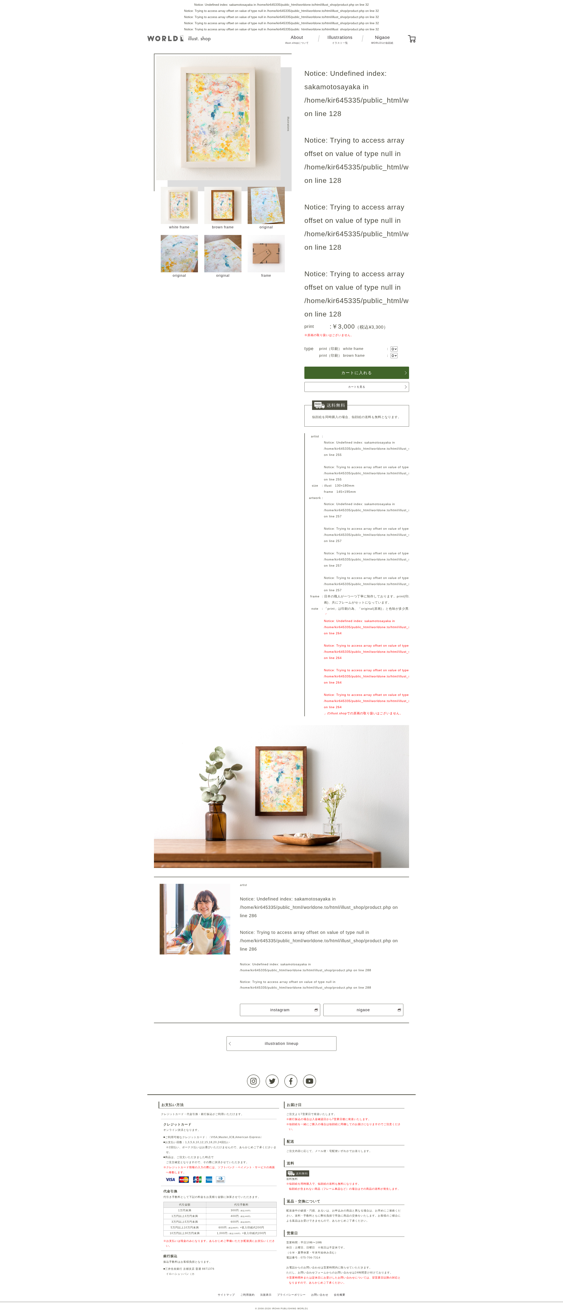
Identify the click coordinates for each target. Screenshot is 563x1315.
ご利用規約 (247, 1294)
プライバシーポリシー (291, 1294)
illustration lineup (281, 1043)
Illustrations (340, 39)
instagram (280, 1010)
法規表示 (266, 1294)
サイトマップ (226, 1294)
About (297, 39)
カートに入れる (356, 373)
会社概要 (339, 1294)
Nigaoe (382, 39)
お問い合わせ (319, 1294)
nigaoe (363, 1010)
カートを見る (356, 386)
